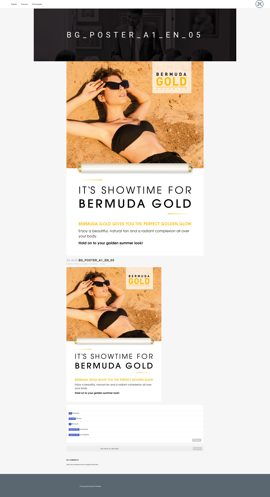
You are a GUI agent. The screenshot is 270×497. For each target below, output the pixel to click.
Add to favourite (190, 407)
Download (196, 440)
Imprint (92, 486)
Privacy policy (84, 486)
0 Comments (93, 264)
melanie (84, 264)
